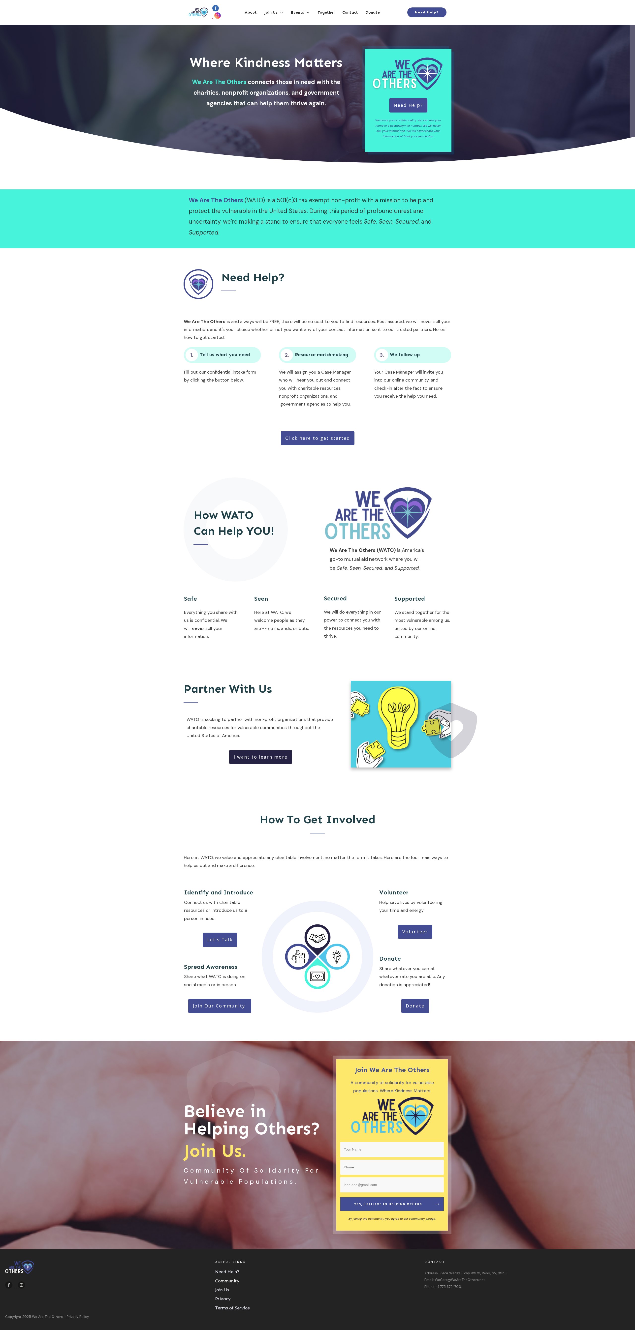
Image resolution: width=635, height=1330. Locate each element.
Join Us (222, 1290)
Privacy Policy (78, 1316)
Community (227, 1281)
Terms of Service (232, 1308)
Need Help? (227, 1271)
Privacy (223, 1298)
